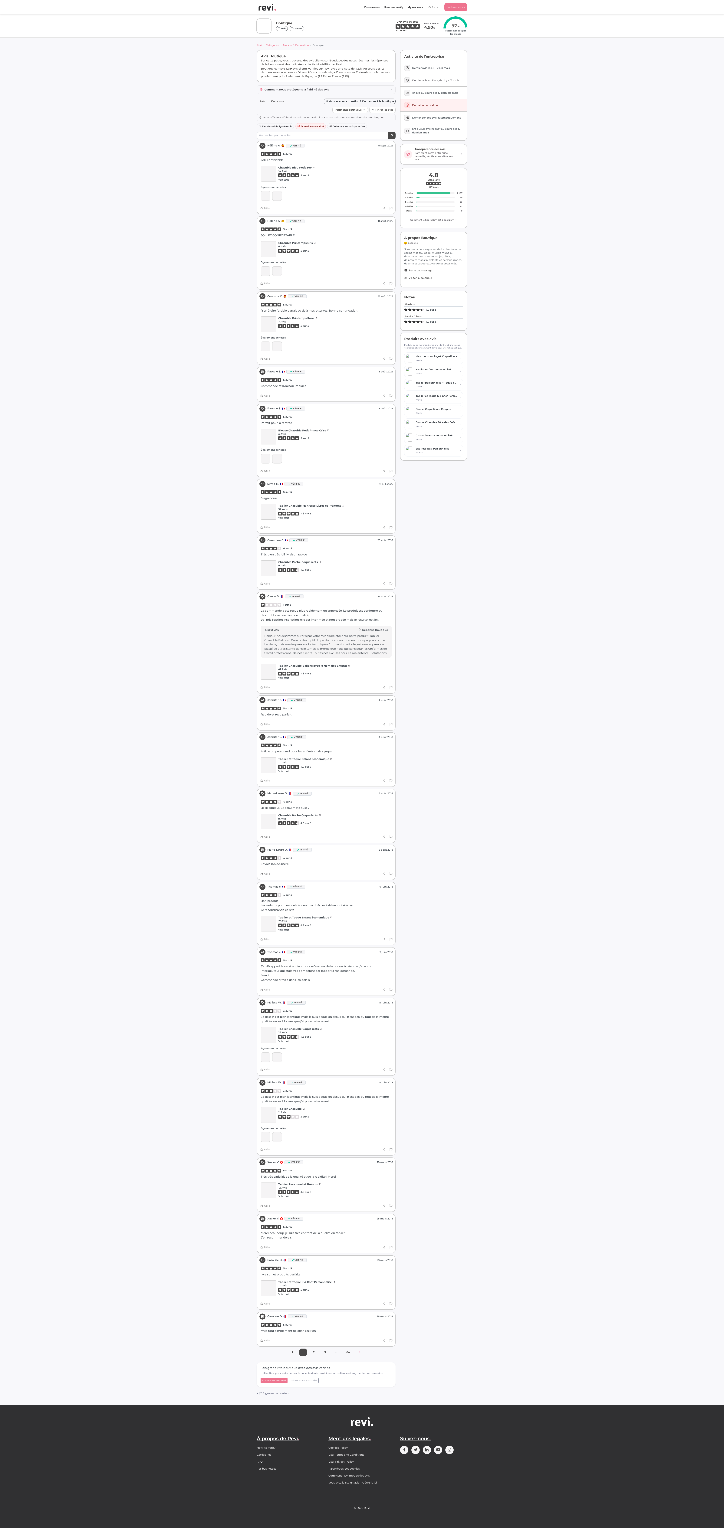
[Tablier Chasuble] (265, 1057)
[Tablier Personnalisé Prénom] (268, 1190)
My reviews (415, 7)
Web (283, 28)
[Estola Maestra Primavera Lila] (277, 346)
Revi (259, 45)
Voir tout (283, 179)
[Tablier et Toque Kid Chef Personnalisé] (268, 1288)
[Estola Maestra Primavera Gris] (265, 196)
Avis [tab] (262, 101)
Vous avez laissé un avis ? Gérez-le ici (352, 1482)
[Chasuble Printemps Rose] (268, 324)
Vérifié (296, 145)
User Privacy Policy (341, 1461)
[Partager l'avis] (384, 208)
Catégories (272, 45)
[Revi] (267, 7)
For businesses (456, 6)
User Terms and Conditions (346, 1454)
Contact (297, 28)
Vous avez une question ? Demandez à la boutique (361, 101)
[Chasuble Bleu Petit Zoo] (268, 174)
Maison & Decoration (296, 45)
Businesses (372, 7)
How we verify (393, 7)
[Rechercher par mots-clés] (392, 135)
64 (348, 1352)
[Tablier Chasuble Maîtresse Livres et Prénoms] (268, 512)
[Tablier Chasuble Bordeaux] (265, 458)
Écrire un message (420, 270)
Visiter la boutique (420, 277)
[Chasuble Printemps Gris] (268, 249)
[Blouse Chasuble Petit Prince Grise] (268, 436)
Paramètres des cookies (344, 1468)
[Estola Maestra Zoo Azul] (277, 196)
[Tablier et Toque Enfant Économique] (268, 765)
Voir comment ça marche (304, 1380)
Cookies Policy (338, 1447)
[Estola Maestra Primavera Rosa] (265, 346)
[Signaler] (391, 208)
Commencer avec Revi (274, 1380)
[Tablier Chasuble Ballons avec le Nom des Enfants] (268, 672)
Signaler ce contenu (276, 1393)
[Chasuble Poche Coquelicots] (268, 568)
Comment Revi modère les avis (349, 1475)
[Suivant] (360, 1352)
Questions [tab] (277, 101)
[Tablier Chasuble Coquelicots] (268, 1035)
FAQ (260, 1461)
